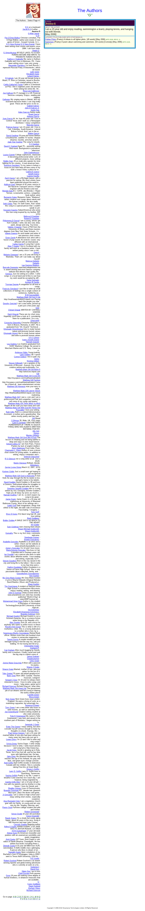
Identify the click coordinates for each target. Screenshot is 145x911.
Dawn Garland (34, 886)
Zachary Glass (34, 888)
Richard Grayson (33, 890)
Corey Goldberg (33, 884)
